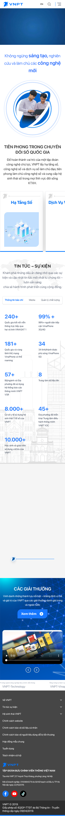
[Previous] (28, 793)
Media (32, 300)
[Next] (37, 793)
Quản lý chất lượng (50, 300)
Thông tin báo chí (14, 300)
